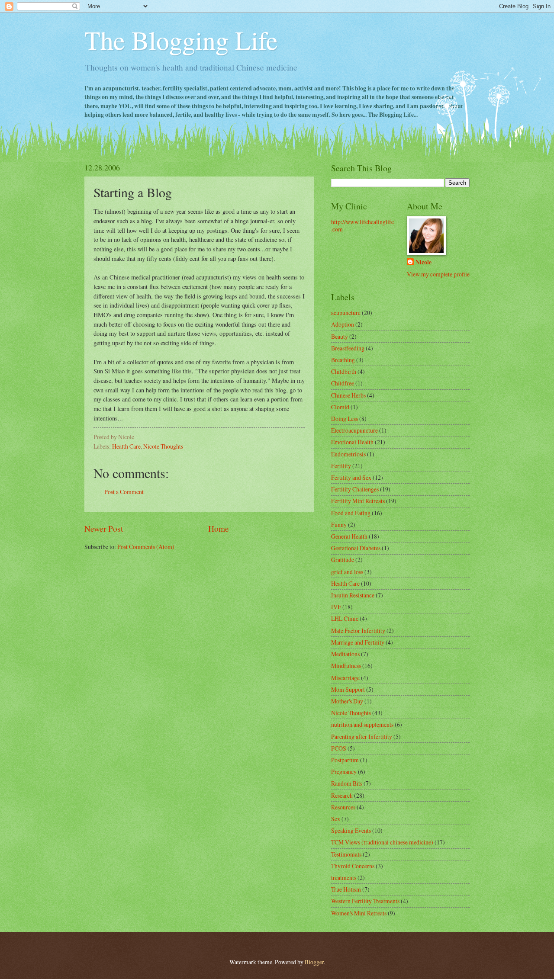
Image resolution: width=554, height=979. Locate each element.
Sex (335, 819)
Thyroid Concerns (352, 866)
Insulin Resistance (352, 595)
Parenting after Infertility (361, 736)
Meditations (345, 654)
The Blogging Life (181, 39)
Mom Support (348, 689)
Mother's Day (347, 701)
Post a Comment (124, 492)
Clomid (340, 407)
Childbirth (343, 371)
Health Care (126, 446)
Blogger (314, 962)
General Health (349, 536)
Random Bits (346, 783)
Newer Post (103, 528)
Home (218, 528)
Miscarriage (345, 678)
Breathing (343, 360)
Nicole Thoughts (163, 446)
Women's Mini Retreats (359, 913)
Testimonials (346, 854)
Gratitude (342, 559)
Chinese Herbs (348, 395)
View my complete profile (438, 274)
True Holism (346, 889)
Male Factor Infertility (358, 630)
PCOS (338, 748)
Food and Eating (350, 513)
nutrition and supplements (362, 724)
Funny (339, 524)
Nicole (424, 262)
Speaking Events (351, 830)
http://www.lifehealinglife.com (362, 225)
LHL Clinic (344, 618)
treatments (343, 877)
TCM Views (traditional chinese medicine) (382, 842)
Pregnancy (344, 771)
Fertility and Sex (351, 477)
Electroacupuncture (354, 430)
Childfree (342, 383)
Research (342, 795)
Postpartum (345, 760)
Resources (343, 807)
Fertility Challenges (355, 489)
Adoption (342, 324)
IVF (336, 607)
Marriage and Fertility (357, 642)
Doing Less (344, 418)
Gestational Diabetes (355, 548)
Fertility (341, 466)
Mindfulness (346, 665)
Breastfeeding (347, 348)
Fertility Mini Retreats (358, 501)
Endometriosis (348, 454)
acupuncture (346, 312)
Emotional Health (352, 442)
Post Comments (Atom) (145, 546)
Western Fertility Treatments (365, 901)
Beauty (339, 336)
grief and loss (347, 572)
